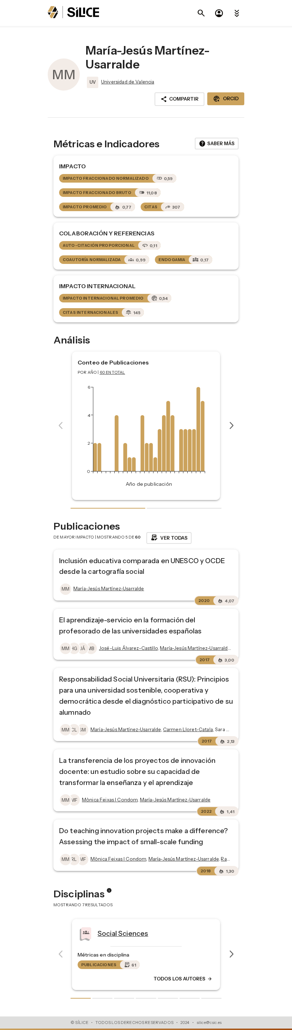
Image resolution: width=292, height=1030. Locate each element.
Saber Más (217, 143)
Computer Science (192, 933)
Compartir (179, 99)
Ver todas (169, 538)
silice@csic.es (209, 1022)
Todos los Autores (60, 978)
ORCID (226, 99)
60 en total (112, 372)
